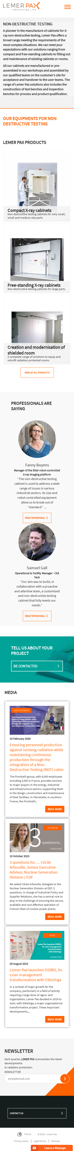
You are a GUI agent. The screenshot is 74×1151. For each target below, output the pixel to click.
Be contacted (25, 666)
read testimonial (35, 517)
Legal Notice (40, 1141)
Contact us (16, 1113)
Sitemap (55, 1141)
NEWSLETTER (13, 1072)
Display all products (37, 372)
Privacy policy (21, 1141)
